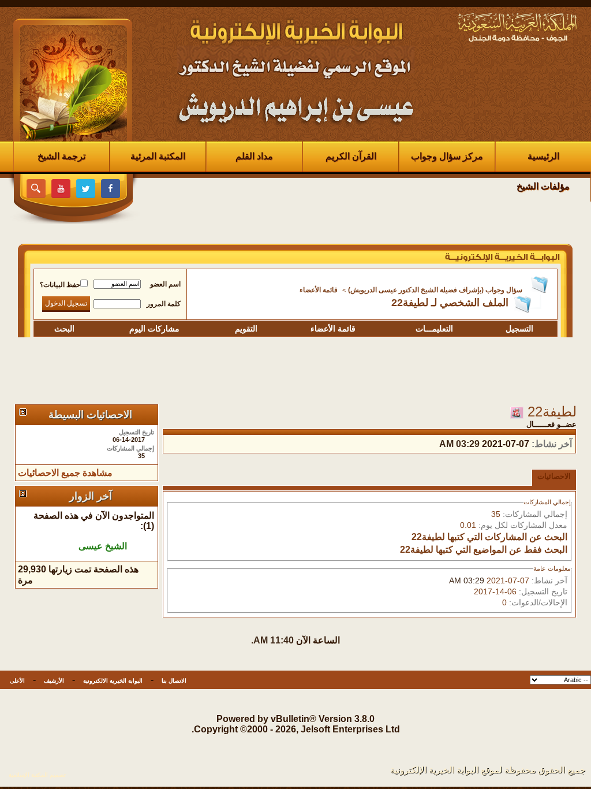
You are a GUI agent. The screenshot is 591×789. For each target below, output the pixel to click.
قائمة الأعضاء (319, 290)
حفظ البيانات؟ (60, 285)
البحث (64, 328)
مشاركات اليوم (154, 328)
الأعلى (17, 681)
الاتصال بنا (174, 681)
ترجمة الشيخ (61, 156)
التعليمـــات (434, 328)
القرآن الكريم (351, 156)
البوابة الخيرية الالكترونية (113, 681)
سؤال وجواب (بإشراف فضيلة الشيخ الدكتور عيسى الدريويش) (435, 290)
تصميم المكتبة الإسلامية (37, 775)
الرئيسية (543, 156)
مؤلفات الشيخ (543, 186)
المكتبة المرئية (157, 156)
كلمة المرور (164, 304)
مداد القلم (254, 156)
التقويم (246, 328)
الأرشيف (54, 681)
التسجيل (519, 328)
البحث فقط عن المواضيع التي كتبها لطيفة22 (483, 549)
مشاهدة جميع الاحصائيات (65, 473)
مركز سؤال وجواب (447, 156)
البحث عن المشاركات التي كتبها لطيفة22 (489, 537)
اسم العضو (165, 284)
